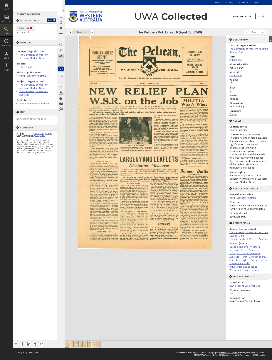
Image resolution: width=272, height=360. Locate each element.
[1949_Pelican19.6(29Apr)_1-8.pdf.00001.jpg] (67, 344)
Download (61, 93)
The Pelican (25, 67)
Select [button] (262, 32)
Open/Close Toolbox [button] (63, 6)
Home (6, 9)
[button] (61, 69)
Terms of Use (33, 352)
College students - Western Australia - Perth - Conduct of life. (247, 255)
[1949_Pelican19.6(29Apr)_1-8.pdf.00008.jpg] (98, 344)
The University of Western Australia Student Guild (33, 56)
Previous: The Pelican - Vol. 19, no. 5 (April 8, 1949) (70, 32)
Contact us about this (61, 104)
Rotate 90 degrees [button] (61, 44)
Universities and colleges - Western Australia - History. (244, 268)
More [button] (6, 70)
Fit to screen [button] (61, 28)
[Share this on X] (16, 342)
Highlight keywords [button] (61, 87)
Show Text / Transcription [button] (61, 76)
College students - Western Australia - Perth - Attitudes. (244, 248)
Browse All (6, 21)
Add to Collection (61, 98)
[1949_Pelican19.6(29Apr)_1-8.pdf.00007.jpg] (94, 344)
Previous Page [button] (246, 32)
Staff (256, 2)
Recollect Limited (232, 355)
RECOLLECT (198, 355)
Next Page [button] (266, 32)
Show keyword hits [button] (61, 81)
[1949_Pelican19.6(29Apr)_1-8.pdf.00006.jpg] (89, 344)
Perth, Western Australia (32, 75)
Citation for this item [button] (61, 109)
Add (50, 20)
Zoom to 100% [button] (61, 50)
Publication (235, 60)
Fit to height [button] (61, 39)
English (233, 114)
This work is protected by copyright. (42, 134)
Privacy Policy (21, 352)
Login (6, 58)
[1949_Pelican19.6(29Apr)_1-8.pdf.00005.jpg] (85, 344)
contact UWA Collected (229, 352)
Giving (229, 2)
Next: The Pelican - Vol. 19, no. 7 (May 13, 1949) (92, 32)
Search (6, 33)
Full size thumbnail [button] (61, 22)
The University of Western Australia (248, 239)
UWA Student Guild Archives (34, 103)
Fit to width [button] (61, 33)
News (218, 2)
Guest (249, 16)
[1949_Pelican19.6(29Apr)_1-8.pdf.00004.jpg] (80, 344)
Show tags (24, 27)
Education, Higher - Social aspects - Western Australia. (248, 261)
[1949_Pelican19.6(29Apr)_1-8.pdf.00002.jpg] (72, 344)
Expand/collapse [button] (270, 39)
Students (243, 2)
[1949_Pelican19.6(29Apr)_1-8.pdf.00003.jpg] (76, 344)
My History (6, 46)
